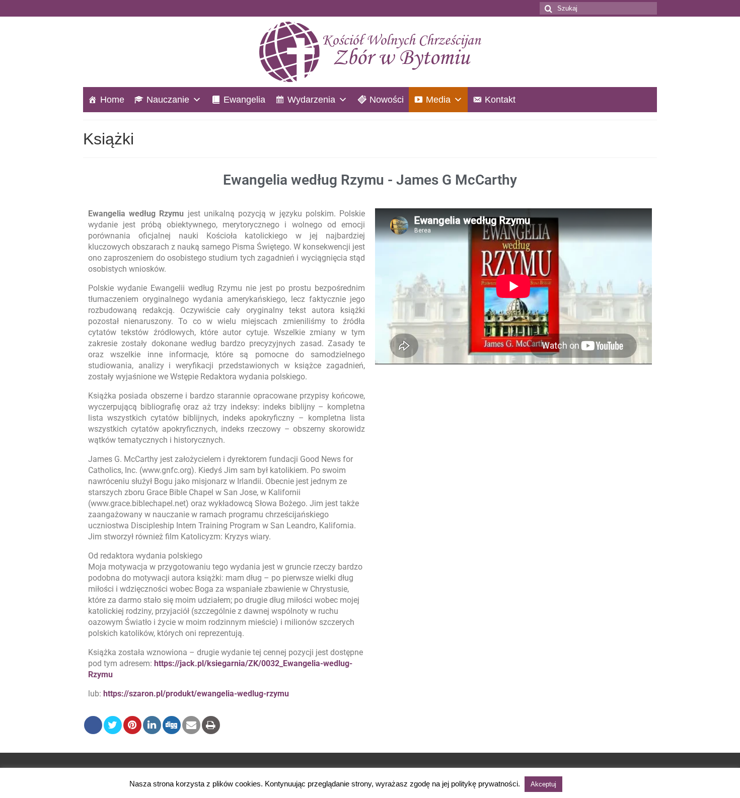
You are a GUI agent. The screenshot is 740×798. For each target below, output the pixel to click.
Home (112, 100)
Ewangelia (244, 100)
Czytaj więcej (587, 783)
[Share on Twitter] (113, 725)
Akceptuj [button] (543, 784)
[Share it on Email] (191, 725)
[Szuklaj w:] (598, 8)
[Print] (211, 725)
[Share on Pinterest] (132, 725)
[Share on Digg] (172, 725)
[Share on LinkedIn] (152, 725)
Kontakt (500, 100)
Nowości (386, 100)
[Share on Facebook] (93, 725)
